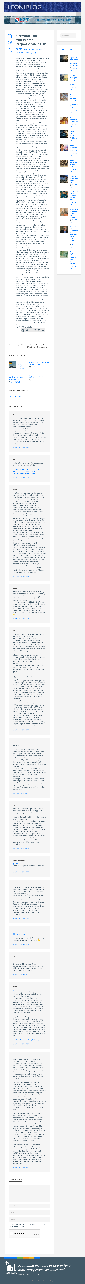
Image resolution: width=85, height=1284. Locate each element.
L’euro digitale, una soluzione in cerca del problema (73, 257)
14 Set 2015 (15, 382)
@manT (15, 960)
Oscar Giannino (24, 53)
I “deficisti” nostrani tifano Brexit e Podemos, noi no (39, 363)
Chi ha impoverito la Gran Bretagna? (73, 148)
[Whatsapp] (35, 330)
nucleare (39, 49)
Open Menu (78, 14)
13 (37, 53)
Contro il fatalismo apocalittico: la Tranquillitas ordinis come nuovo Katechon (74, 234)
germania (26, 49)
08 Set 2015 (36, 380)
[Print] (39, 330)
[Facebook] (23, 330)
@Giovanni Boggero (19, 934)
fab (14, 459)
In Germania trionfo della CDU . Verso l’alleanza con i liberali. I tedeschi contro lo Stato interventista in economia (28, 471)
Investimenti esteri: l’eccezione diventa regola (74, 195)
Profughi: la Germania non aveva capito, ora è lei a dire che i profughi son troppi (18, 377)
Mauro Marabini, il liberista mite (73, 163)
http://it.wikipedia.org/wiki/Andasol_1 (26, 1040)
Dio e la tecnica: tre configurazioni (74, 119)
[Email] (43, 330)
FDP (20, 49)
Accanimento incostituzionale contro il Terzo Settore (75, 213)
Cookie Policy (48, 1281)
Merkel (32, 49)
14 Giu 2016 (36, 367)
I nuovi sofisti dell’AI (72, 133)
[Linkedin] (31, 330)
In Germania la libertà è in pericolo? (22, 364)
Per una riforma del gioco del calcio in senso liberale (73, 80)
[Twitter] (27, 330)
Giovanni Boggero (19, 860)
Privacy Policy (37, 1281)
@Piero (15, 864)
